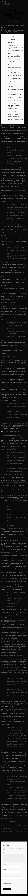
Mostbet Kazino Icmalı (12, 42)
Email (4, 869)
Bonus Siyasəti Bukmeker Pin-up (14, 105)
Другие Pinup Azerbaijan (13, 39)
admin (20, 21)
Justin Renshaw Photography (6, 3)
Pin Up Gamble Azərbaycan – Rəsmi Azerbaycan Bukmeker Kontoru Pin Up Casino (15, 91)
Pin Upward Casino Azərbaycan (14, 75)
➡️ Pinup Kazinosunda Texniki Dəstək (15, 50)
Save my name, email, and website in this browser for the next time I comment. (14, 882)
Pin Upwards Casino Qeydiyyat (14, 55)
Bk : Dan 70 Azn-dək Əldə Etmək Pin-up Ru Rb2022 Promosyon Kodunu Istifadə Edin (15, 67)
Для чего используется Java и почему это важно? (6, 828)
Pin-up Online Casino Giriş (13, 87)
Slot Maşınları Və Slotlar (13, 45)
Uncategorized (16, 821)
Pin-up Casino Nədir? (12, 73)
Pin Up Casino (10, 44)
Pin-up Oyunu (10, 40)
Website (5, 874)
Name (4, 864)
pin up (6, 201)
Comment (5, 852)
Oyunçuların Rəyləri (12, 103)
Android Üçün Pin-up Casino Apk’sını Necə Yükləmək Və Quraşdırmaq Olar (15, 82)
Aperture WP (15, 894)
